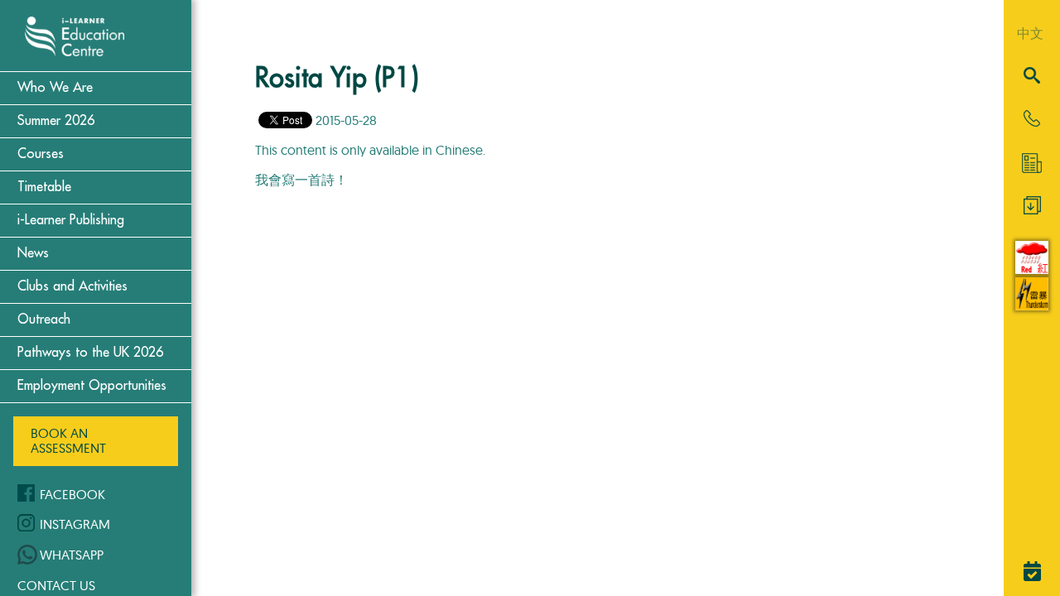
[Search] (1032, 76)
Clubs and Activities (72, 286)
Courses (40, 154)
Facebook (72, 494)
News (33, 253)
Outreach (43, 319)
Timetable (44, 187)
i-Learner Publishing (70, 220)
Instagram (75, 524)
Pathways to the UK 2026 (90, 352)
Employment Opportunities (91, 385)
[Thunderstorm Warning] (1031, 305)
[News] (1031, 163)
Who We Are (55, 87)
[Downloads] (1032, 209)
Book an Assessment (68, 440)
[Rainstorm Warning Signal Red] (1031, 269)
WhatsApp (72, 554)
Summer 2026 (55, 120)
